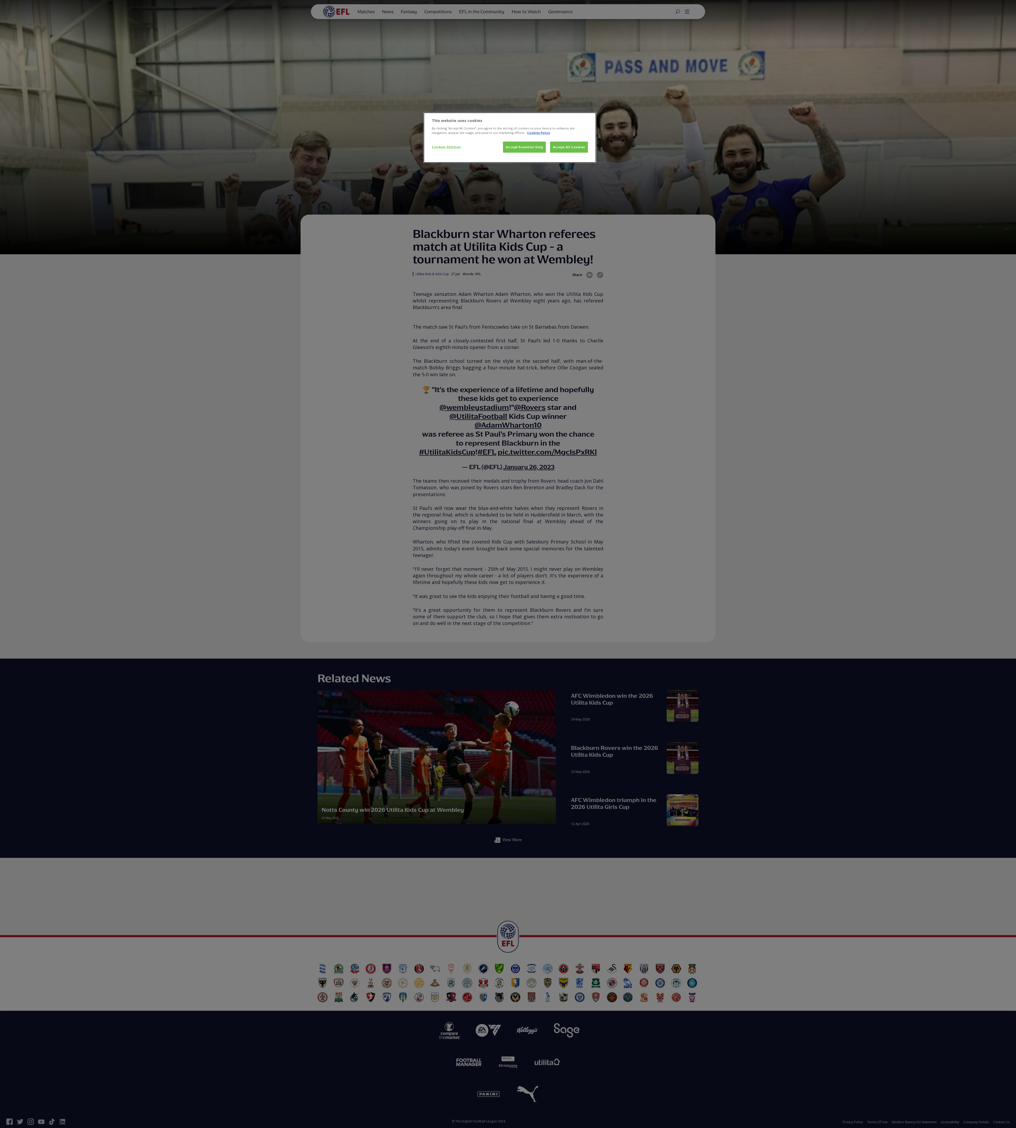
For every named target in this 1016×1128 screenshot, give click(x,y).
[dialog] (510, 137)
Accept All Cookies (569, 147)
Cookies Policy (538, 133)
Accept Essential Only (524, 147)
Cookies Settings (446, 147)
